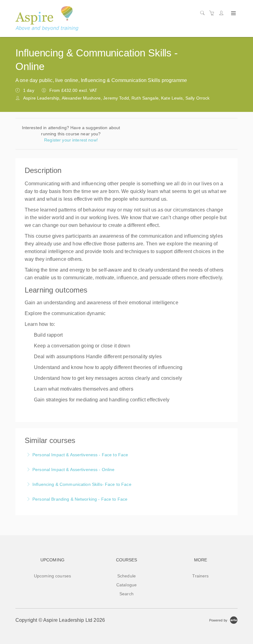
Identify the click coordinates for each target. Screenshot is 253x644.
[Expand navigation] (233, 13)
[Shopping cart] (213, 13)
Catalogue (126, 584)
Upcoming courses (52, 575)
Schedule (126, 575)
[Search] (204, 13)
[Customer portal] (223, 13)
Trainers (200, 575)
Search (126, 593)
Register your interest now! (71, 139)
